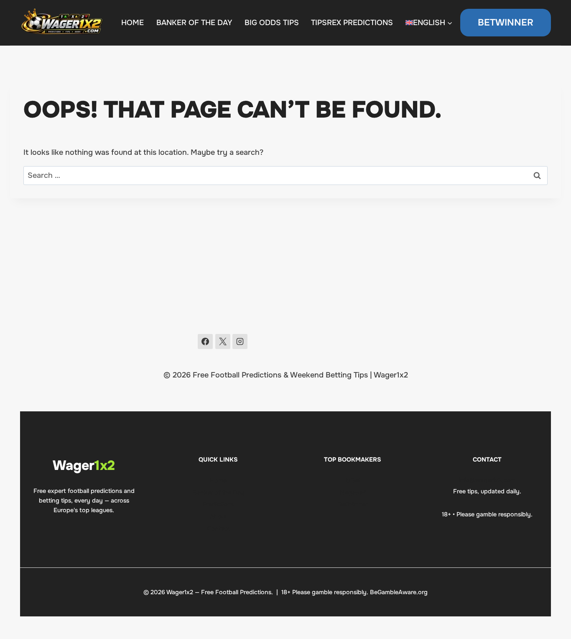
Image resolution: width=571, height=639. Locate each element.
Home (218, 480)
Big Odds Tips (272, 22)
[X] (222, 341)
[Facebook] (205, 341)
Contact (218, 528)
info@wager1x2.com (487, 480)
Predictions (218, 504)
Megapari (352, 492)
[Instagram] (239, 341)
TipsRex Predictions (352, 22)
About (218, 516)
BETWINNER (505, 22)
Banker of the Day (218, 492)
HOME (132, 22)
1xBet (352, 480)
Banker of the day (194, 22)
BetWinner (352, 504)
